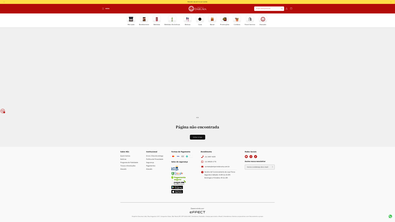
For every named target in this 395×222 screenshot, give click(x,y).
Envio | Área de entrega (154, 156)
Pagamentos (150, 166)
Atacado (123, 169)
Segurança (150, 162)
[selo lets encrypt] (174, 170)
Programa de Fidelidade (129, 162)
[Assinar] (272, 167)
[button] (103, 8)
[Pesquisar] (282, 8)
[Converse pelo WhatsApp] (390, 218)
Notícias (123, 159)
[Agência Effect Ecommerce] (197, 213)
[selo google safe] (177, 175)
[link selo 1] (177, 188)
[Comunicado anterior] (4, 2)
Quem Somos (125, 156)
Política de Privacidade (154, 159)
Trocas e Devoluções (127, 166)
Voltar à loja (197, 137)
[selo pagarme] (178, 184)
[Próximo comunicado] (391, 2)
